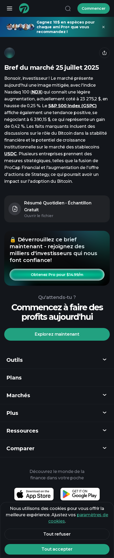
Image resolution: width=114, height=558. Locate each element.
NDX (36, 92)
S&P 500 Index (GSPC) (72, 105)
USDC (10, 153)
